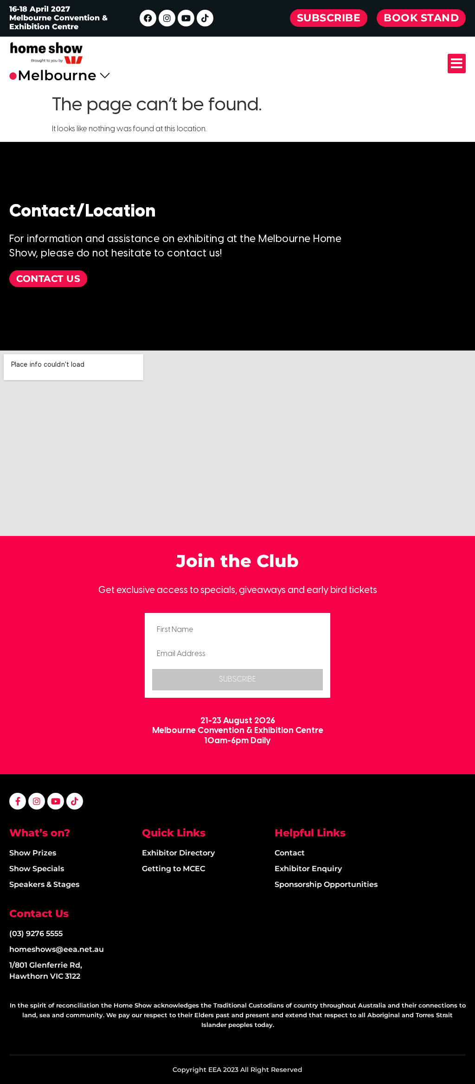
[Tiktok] (205, 18)
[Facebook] (148, 18)
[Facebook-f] (17, 801)
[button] (457, 63)
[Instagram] (167, 18)
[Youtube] (186, 18)
